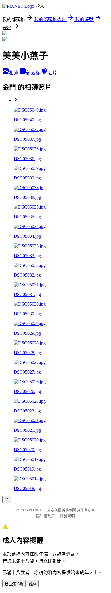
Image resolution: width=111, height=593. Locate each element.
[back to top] (6, 499)
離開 (32, 584)
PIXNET (35, 510)
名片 (52, 72)
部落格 (33, 72)
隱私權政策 (45, 516)
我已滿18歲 (14, 584)
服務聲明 (67, 516)
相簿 (14, 72)
